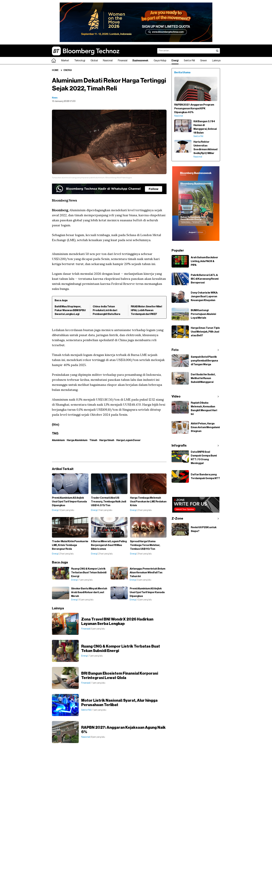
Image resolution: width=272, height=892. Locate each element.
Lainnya (216, 60)
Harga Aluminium (77, 440)
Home (55, 70)
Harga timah (106, 440)
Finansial (122, 60)
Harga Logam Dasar (128, 440)
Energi (175, 60)
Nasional (108, 60)
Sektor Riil (189, 60)
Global (94, 60)
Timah (93, 440)
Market (65, 60)
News (55, 98)
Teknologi (79, 60)
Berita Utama (182, 72)
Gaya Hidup (160, 60)
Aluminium (58, 440)
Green (203, 60)
